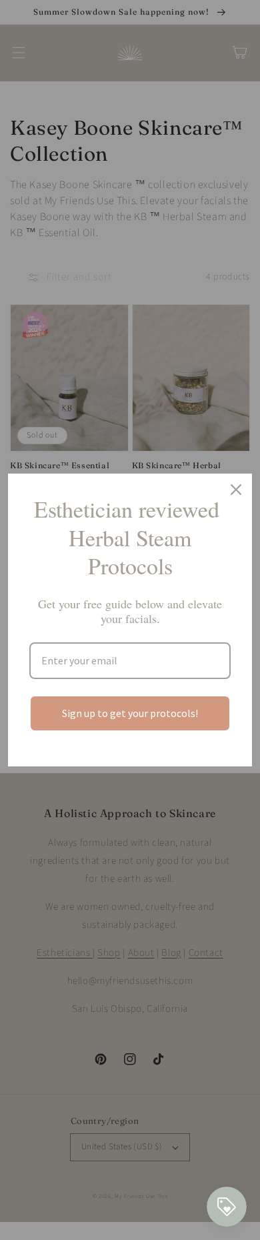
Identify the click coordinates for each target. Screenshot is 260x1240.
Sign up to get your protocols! (130, 713)
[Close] (236, 490)
